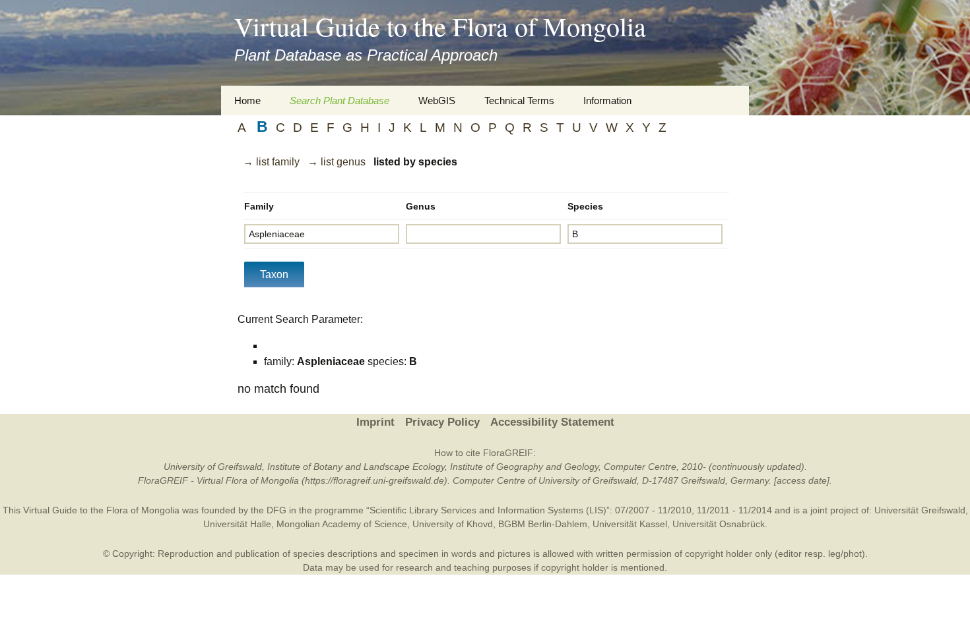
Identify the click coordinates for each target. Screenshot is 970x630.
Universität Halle (237, 524)
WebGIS (436, 100)
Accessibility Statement (552, 422)
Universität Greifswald (919, 510)
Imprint (375, 422)
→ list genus (336, 161)
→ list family (271, 161)
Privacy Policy (442, 422)
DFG (276, 510)
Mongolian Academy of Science (341, 524)
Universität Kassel (630, 524)
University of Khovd (452, 524)
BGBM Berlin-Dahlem (542, 524)
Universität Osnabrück (718, 524)
